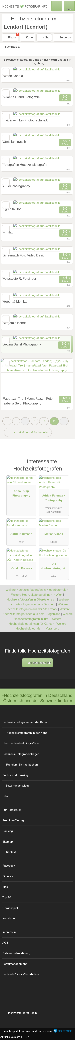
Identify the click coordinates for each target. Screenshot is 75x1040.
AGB (5, 942)
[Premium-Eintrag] (67, 463)
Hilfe (5, 796)
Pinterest (8, 876)
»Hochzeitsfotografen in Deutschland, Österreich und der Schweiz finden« (37, 698)
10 (44, 421)
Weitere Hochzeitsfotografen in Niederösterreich (37, 589)
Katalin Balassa (21, 568)
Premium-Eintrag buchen (22, 764)
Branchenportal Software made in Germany (26, 1031)
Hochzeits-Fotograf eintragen (20, 754)
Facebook (8, 865)
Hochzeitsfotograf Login (21, 1012)
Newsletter (9, 918)
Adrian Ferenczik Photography (53, 498)
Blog (5, 886)
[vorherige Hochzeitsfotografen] (6, 421)
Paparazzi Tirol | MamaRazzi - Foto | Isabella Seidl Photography (28, 401)
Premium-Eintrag (13, 820)
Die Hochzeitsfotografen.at (54, 567)
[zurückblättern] (11, 377)
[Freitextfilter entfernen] (57, 6)
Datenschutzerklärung (16, 953)
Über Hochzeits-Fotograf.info (20, 743)
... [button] (25, 421)
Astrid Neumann (21, 533)
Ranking (7, 831)
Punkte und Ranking (15, 775)
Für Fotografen (12, 809)
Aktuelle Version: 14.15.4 (14, 1036)
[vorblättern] (63, 377)
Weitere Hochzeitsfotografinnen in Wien (36, 594)
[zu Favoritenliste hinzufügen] (6, 363)
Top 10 (6, 897)
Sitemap (7, 841)
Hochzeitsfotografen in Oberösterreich (31, 599)
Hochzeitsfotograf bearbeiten (20, 974)
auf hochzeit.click (39, 662)
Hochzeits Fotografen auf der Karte (24, 722)
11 (54, 421)
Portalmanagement (14, 963)
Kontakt (11, 852)
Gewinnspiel (10, 908)
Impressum (9, 932)
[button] (64, 421)
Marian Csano (53, 533)
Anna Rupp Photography (21, 493)
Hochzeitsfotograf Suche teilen (29, 432)
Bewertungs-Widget (18, 785)
